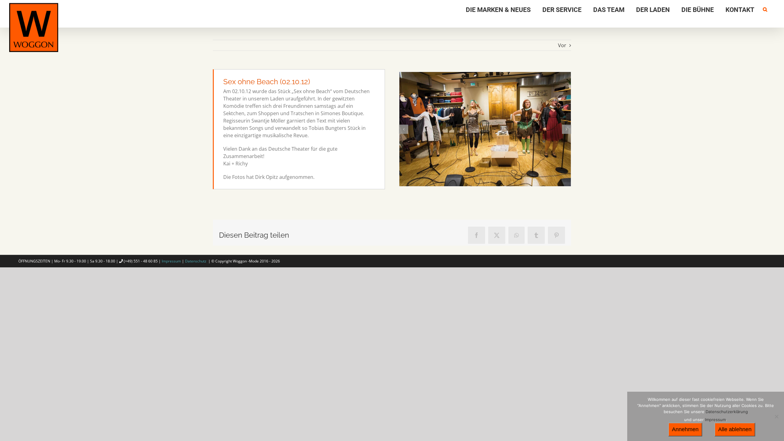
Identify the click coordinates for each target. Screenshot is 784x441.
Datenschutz (195, 261)
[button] (765, 8)
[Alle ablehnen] (776, 416)
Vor (562, 45)
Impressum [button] (715, 419)
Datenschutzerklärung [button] (727, 411)
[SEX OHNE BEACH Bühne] (485, 129)
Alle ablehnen (735, 429)
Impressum (171, 261)
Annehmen (685, 429)
